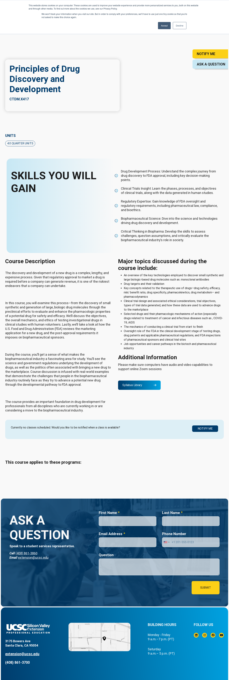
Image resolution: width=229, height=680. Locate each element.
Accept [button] (164, 25)
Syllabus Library (132, 385)
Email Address (110, 534)
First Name (108, 513)
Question (106, 555)
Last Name (171, 513)
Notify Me (205, 428)
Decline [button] (179, 25)
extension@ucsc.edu (33, 557)
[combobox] (166, 542)
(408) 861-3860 (26, 553)
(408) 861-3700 (17, 662)
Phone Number (174, 534)
